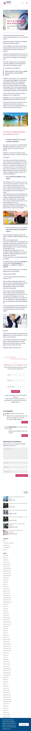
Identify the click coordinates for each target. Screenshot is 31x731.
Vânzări (5, 549)
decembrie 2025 (7, 568)
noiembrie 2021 (6, 670)
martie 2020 (6, 712)
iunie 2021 (5, 681)
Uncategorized (6, 547)
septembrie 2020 (7, 701)
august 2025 (6, 577)
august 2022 (6, 652)
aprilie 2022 (6, 659)
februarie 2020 (6, 714)
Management (6, 545)
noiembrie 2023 (7, 622)
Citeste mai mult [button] (6, 728)
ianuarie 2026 (6, 566)
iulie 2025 (5, 580)
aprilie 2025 (6, 586)
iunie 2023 (5, 630)
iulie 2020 (5, 706)
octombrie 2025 (7, 573)
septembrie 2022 (7, 650)
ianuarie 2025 (6, 593)
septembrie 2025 (7, 575)
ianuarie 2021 (6, 692)
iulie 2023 (5, 628)
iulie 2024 (5, 606)
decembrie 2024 (7, 595)
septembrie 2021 (7, 675)
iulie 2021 (5, 679)
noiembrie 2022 (7, 646)
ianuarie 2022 (6, 666)
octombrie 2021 (6, 672)
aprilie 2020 (6, 710)
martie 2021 (6, 688)
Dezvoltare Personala (8, 543)
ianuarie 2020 (6, 717)
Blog (8, 28)
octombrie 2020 (7, 699)
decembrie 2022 (7, 644)
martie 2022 (6, 661)
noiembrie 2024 (7, 597)
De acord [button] (24, 724)
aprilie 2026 (6, 560)
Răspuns (25, 422)
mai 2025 (5, 584)
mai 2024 (5, 610)
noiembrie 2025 (7, 571)
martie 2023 (6, 637)
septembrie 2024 (7, 602)
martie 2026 (6, 562)
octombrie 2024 (7, 599)
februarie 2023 (6, 639)
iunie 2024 (5, 608)
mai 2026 (5, 557)
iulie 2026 (5, 555)
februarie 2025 (6, 591)
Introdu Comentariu (22, 475)
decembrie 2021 (7, 668)
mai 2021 (5, 683)
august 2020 (6, 703)
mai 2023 (5, 633)
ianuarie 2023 (6, 641)
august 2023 (6, 626)
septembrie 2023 (7, 624)
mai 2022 (5, 657)
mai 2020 (5, 708)
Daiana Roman (12, 26)
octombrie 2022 (7, 648)
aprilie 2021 (6, 686)
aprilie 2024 (6, 613)
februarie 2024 (6, 617)
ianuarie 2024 (6, 619)
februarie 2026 (6, 564)
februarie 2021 (6, 690)
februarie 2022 (6, 664)
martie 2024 (6, 615)
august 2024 (6, 604)
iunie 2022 (5, 655)
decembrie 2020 (7, 695)
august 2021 (6, 677)
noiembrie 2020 (7, 697)
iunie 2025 (5, 582)
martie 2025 (6, 588)
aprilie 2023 (6, 635)
